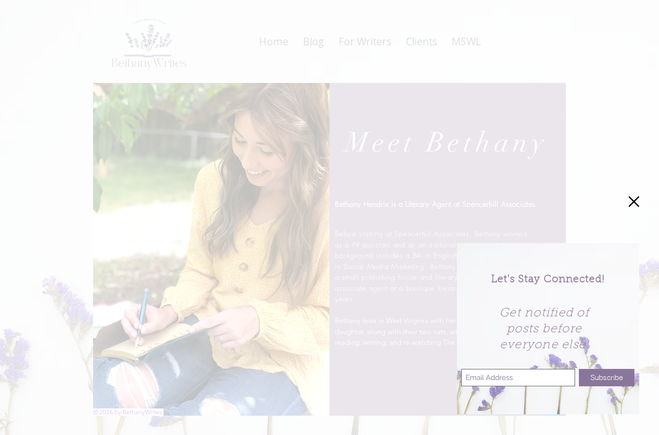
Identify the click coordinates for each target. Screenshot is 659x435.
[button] (634, 201)
